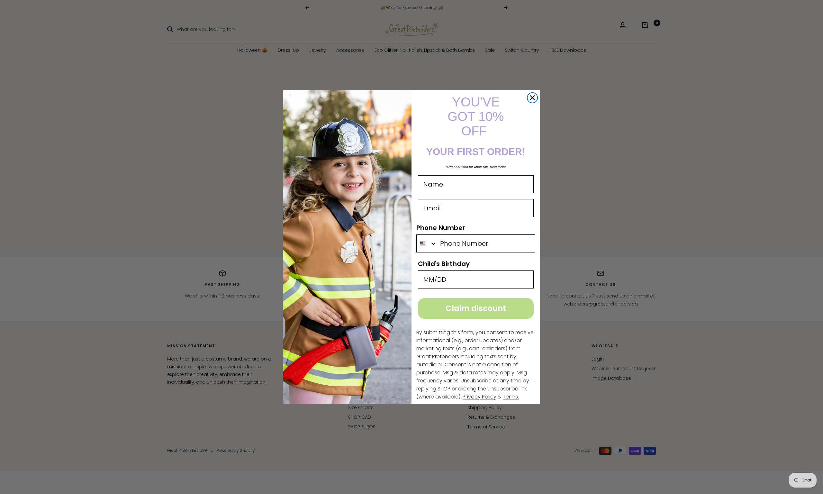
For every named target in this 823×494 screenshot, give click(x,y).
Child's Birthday (444, 263)
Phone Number (440, 227)
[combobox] (427, 243)
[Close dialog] (532, 98)
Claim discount (476, 308)
